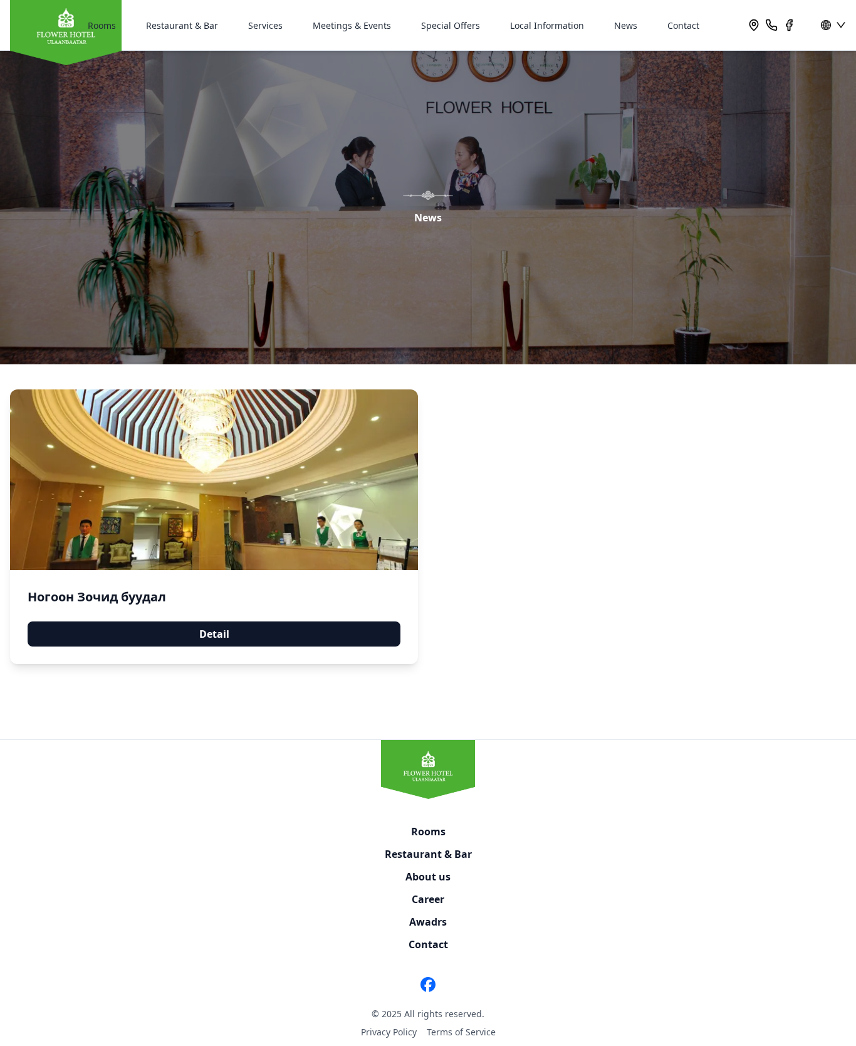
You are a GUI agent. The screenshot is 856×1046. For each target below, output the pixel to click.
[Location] (754, 25)
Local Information (547, 25)
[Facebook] (789, 25)
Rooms (102, 25)
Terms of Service (461, 1032)
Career (428, 899)
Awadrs (428, 922)
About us (428, 877)
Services (265, 25)
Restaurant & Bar (182, 25)
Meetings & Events (352, 25)
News (625, 25)
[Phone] (771, 25)
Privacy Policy (389, 1032)
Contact (683, 25)
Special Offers (450, 25)
